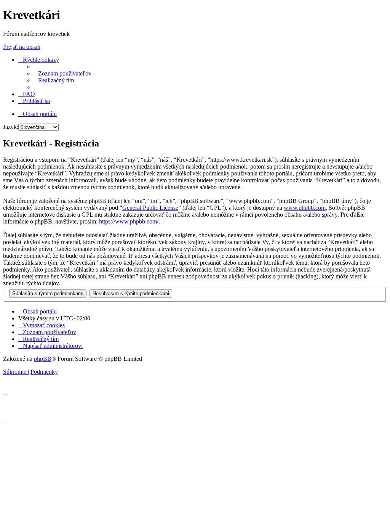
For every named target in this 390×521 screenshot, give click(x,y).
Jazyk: (10, 127)
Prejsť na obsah (21, 46)
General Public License (150, 207)
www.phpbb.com (305, 207)
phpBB (42, 358)
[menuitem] (62, 73)
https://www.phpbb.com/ (128, 221)
